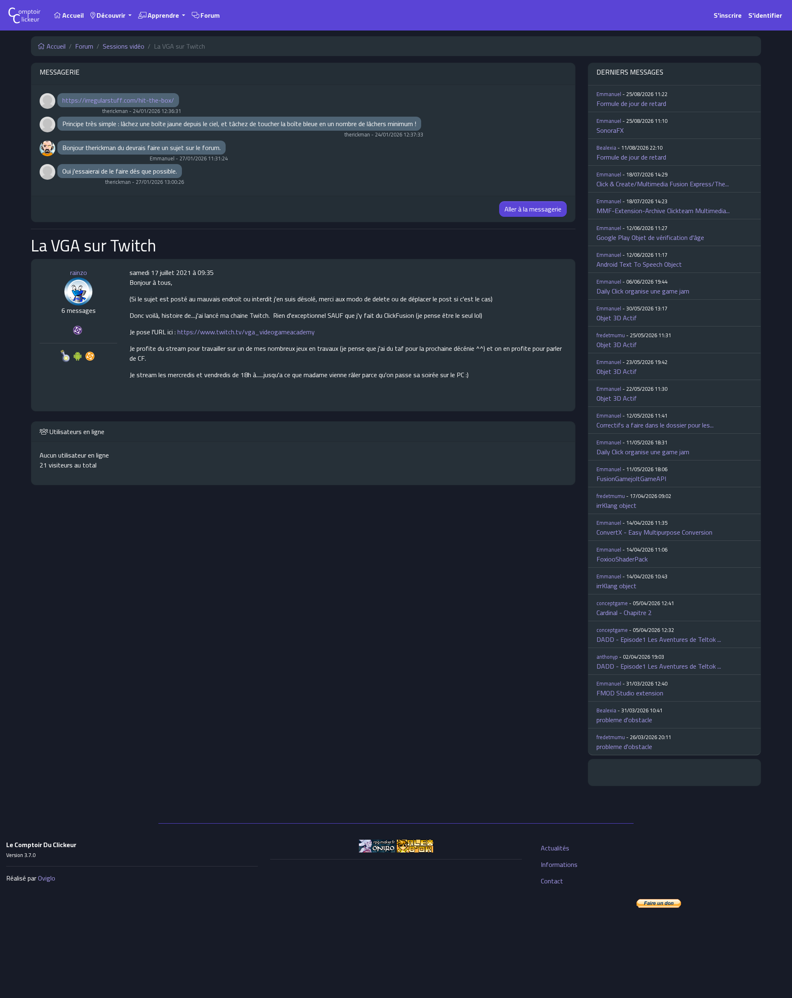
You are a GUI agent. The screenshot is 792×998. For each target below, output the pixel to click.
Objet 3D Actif (616, 318)
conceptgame (612, 603)
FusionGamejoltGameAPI (631, 478)
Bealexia (606, 148)
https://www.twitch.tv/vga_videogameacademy (246, 332)
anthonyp (607, 657)
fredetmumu (610, 335)
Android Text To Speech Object (639, 264)
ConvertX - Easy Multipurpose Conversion (654, 532)
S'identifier (765, 15)
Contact (552, 881)
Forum (209, 15)
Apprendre (163, 15)
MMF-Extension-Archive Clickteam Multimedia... (663, 210)
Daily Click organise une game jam (642, 291)
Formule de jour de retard (631, 103)
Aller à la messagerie (532, 209)
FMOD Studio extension (629, 693)
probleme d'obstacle (624, 720)
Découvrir (111, 15)
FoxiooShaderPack (622, 559)
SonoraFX (610, 130)
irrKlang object (616, 505)
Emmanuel (608, 94)
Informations (559, 864)
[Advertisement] (396, 924)
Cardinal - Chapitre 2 (624, 612)
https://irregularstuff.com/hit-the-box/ (118, 100)
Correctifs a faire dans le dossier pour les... (655, 425)
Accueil (72, 15)
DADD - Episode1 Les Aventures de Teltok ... (658, 639)
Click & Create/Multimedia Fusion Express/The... (662, 184)
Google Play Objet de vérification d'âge (650, 237)
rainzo (78, 272)
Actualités (555, 848)
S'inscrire (728, 15)
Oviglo (46, 878)
